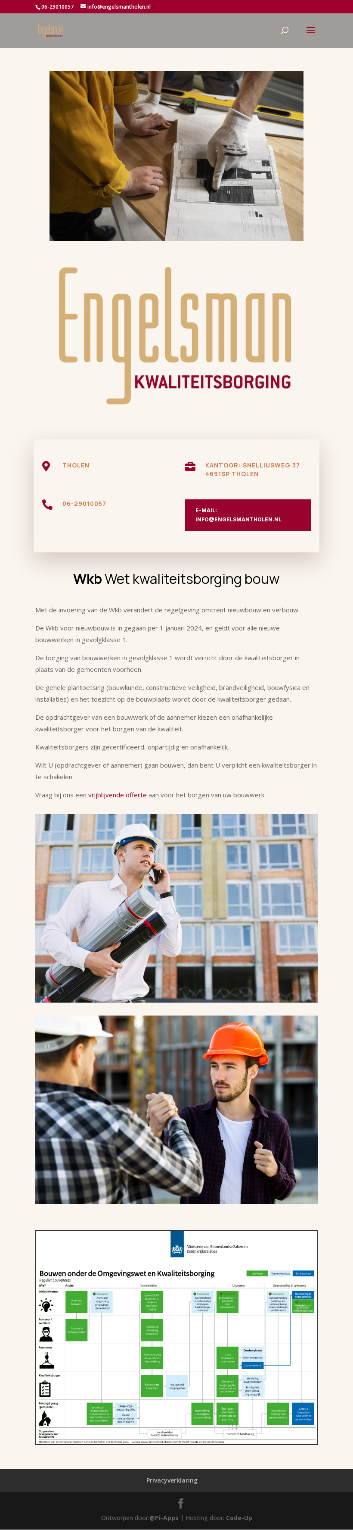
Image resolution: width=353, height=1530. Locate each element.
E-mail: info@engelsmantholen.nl (238, 514)
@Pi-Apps (164, 1518)
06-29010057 (84, 503)
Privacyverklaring (172, 1480)
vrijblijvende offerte (117, 794)
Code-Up (239, 1518)
